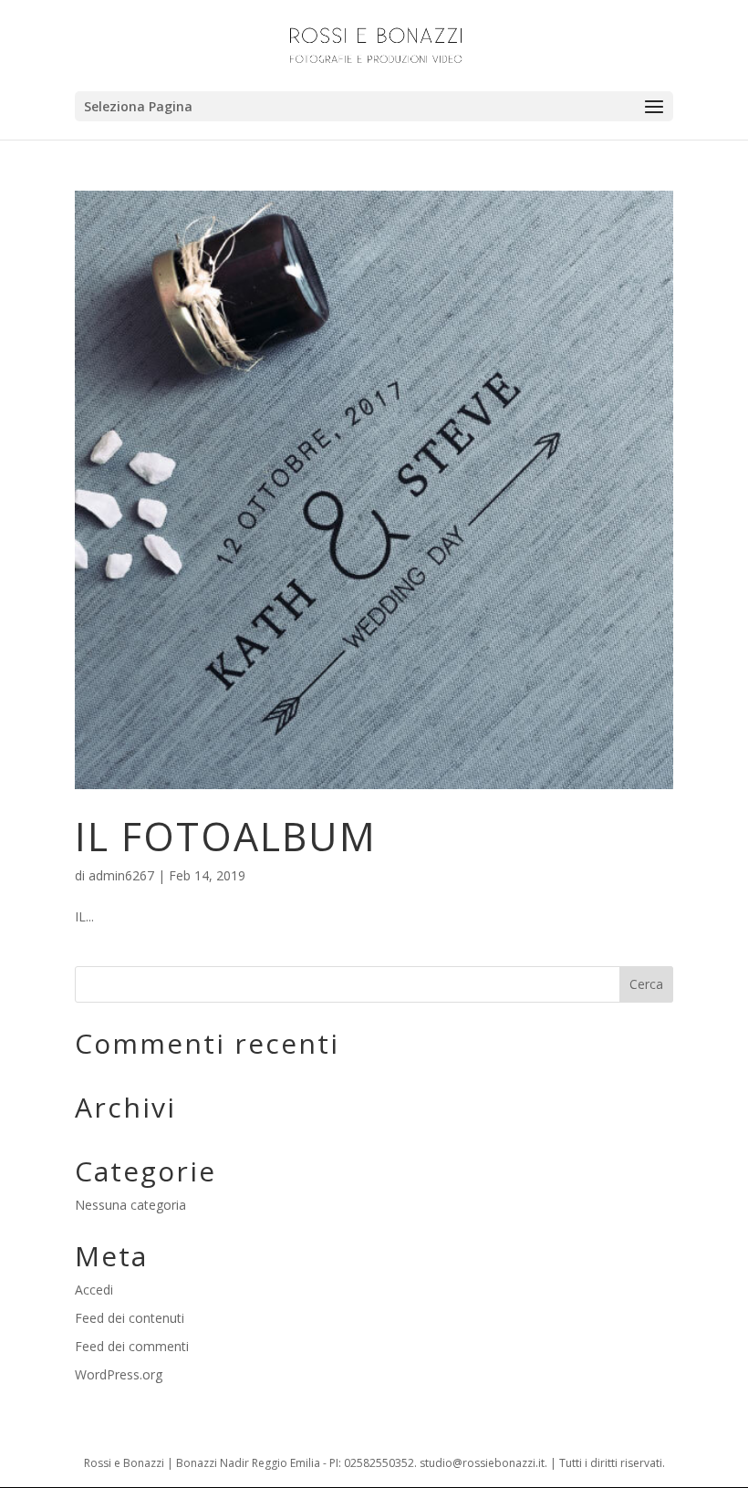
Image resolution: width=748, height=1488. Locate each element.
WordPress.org (118, 1374)
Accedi (94, 1289)
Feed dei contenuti (129, 1318)
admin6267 (121, 875)
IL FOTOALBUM (226, 836)
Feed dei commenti (132, 1346)
